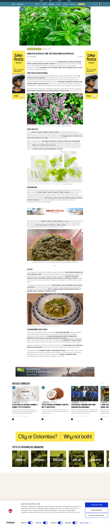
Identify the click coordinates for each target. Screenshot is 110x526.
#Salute (14, 416)
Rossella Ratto (32, 56)
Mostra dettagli (84, 522)
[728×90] (55, 211)
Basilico (38, 49)
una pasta (69, 352)
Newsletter (81, 4)
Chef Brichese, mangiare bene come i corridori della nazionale (83, 406)
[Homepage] (17, 4)
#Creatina (26, 416)
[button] (95, 4)
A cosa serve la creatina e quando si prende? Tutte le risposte (25, 406)
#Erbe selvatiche (105, 416)
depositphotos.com (66, 125)
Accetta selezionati (96, 510)
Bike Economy (72, 4)
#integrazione (19, 416)
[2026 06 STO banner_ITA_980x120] (55, 371)
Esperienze (44, 4)
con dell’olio (66, 221)
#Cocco (47, 416)
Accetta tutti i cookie (96, 504)
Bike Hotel (65, 4)
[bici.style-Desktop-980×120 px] (55, 436)
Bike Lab (58, 4)
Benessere (51, 4)
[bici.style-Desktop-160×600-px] (18, 75)
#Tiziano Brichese (79, 416)
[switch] (45, 522)
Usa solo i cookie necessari (96, 515)
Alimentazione (31, 49)
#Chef (85, 416)
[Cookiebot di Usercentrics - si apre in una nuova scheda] (10, 523)
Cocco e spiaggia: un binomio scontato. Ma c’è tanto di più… (55, 406)
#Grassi (43, 416)
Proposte (37, 4)
